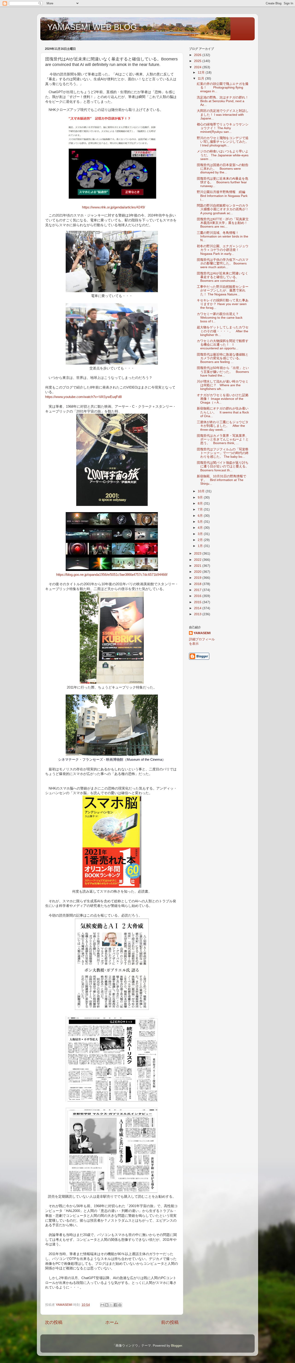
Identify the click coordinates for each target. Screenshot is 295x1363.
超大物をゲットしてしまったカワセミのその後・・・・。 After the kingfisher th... (222, 331)
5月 (201, 521)
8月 (201, 503)
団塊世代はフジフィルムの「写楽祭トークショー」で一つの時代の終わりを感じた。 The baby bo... (223, 453)
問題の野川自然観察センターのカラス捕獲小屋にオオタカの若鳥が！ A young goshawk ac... (224, 209)
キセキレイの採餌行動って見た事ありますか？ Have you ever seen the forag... (222, 304)
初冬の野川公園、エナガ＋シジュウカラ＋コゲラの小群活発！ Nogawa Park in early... (222, 249)
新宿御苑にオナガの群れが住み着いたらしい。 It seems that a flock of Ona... (223, 412)
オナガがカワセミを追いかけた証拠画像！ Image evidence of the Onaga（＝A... (222, 398)
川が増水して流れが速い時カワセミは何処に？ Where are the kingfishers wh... (222, 385)
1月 (201, 546)
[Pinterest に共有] (120, 1305)
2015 (198, 602)
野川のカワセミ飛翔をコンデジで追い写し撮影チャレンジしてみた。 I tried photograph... (223, 141)
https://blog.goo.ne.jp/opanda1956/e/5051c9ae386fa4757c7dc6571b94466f (111, 574)
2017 (198, 590)
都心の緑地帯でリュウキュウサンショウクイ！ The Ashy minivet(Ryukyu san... (222, 128)
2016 (198, 596)
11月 (201, 78)
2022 (198, 559)
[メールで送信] (102, 1305)
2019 (198, 577)
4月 (201, 527)
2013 (198, 614)
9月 (201, 497)
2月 (201, 540)
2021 (198, 565)
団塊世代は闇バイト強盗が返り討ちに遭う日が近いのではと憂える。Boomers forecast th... (223, 466)
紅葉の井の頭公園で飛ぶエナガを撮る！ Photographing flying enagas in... (222, 87)
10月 (202, 491)
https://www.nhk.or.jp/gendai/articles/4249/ (113, 207)
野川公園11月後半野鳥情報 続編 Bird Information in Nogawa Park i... (222, 195)
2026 (198, 55)
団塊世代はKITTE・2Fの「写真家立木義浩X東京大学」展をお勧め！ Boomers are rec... (224, 222)
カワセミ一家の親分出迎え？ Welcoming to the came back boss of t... (219, 317)
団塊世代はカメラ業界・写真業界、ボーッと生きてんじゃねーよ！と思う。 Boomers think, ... (223, 439)
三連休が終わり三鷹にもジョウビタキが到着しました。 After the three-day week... (222, 425)
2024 (198, 67)
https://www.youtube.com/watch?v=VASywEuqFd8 (83, 397)
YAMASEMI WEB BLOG (92, 27)
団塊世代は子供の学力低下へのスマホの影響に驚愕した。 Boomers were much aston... (222, 263)
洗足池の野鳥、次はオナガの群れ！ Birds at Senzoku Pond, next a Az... (222, 101)
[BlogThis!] (106, 1305)
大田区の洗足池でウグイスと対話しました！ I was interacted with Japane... (222, 114)
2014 (198, 608)
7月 (201, 509)
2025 (198, 61)
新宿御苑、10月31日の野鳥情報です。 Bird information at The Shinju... (221, 480)
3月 (201, 534)
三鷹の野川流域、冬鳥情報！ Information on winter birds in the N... (222, 236)
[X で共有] (111, 1305)
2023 (198, 553)
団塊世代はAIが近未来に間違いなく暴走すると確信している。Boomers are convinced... (222, 277)
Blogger (176, 1345)
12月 (202, 72)
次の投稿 (53, 1322)
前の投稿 (170, 1322)
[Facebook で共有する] (115, 1305)
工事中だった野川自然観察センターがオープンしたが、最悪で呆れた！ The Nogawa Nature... (222, 290)
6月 (201, 515)
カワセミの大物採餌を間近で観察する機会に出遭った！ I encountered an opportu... (222, 344)
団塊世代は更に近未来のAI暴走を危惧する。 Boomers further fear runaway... (222, 182)
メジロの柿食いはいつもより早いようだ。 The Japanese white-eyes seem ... (222, 155)
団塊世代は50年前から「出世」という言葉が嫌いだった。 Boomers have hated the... (223, 371)
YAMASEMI (202, 633)
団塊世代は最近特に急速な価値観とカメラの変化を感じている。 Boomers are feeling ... (222, 358)
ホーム (111, 1322)
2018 (198, 584)
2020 (198, 571)
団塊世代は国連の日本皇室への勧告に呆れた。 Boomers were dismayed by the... (222, 168)
